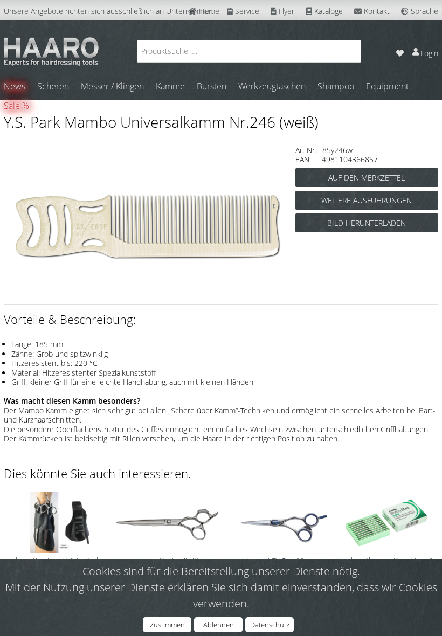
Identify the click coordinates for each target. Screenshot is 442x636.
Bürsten (211, 86)
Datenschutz (269, 625)
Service (246, 11)
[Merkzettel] (399, 51)
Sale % (16, 106)
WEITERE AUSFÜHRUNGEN (366, 200)
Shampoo (335, 86)
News (14, 86)
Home (208, 11)
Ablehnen (218, 625)
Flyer (285, 11)
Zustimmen (167, 625)
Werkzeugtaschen (272, 86)
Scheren (53, 86)
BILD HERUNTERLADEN (366, 223)
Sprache (423, 11)
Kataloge (327, 11)
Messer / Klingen (112, 86)
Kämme (170, 86)
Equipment (387, 86)
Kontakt (376, 11)
